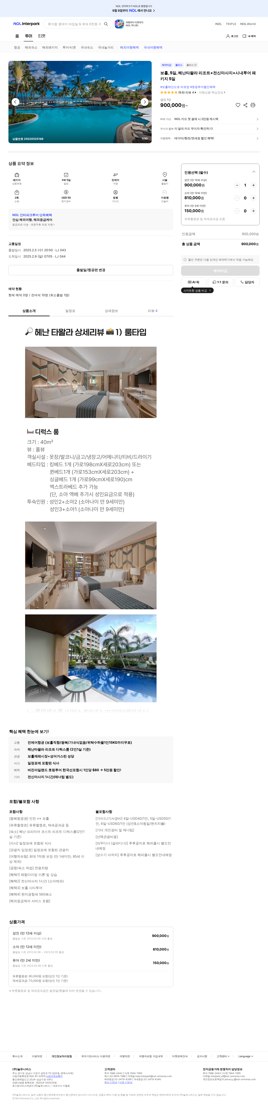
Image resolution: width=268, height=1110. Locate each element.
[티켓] (41, 36)
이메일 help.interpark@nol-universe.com (150, 1076)
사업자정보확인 (54, 1076)
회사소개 (17, 1056)
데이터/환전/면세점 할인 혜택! (194, 138)
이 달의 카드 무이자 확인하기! (193, 128)
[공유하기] (245, 105)
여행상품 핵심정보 (211, 92)
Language (245, 1056)
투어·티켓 (69, 47)
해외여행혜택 (129, 47)
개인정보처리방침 (62, 1056)
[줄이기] (237, 185)
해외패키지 (50, 47)
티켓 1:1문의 (125, 1082)
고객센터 (222, 1056)
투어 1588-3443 (113, 1073)
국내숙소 (87, 47)
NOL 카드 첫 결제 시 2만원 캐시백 (196, 119)
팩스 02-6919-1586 (115, 1076)
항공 (17, 47)
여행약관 (125, 1056)
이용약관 (37, 1056)
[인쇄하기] (253, 105)
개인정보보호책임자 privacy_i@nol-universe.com (229, 1079)
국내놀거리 (106, 47)
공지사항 (202, 1056)
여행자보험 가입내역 (151, 1056)
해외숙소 (31, 47)
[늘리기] (253, 185)
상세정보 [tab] (111, 311)
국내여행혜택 (153, 47)
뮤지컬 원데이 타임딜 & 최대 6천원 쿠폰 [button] (74, 24)
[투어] (28, 36)
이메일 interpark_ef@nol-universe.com (224, 1076)
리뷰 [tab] (153, 311)
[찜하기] (238, 105)
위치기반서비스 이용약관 (95, 1056)
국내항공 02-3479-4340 (147, 1079)
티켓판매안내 (180, 1056)
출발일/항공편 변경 (91, 270)
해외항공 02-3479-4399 (117, 1079)
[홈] (17, 36)
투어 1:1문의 (110, 1082)
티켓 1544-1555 (133, 1073)
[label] (220, 171)
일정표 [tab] (70, 311)
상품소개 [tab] (29, 311)
